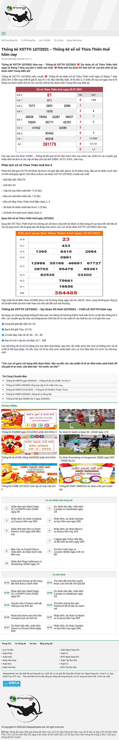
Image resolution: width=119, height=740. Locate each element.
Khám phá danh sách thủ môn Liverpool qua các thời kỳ (26, 616)
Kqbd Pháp (7, 653)
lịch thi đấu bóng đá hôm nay (67, 732)
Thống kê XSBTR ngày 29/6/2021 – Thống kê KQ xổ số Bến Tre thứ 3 (38, 381)
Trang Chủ (6, 644)
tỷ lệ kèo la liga (91, 732)
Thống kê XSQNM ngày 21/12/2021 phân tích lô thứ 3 (29, 432)
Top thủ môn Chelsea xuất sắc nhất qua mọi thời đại (26, 604)
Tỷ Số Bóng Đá (28, 40)
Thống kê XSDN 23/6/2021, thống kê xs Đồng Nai (29, 394)
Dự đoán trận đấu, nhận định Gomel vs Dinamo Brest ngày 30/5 (26, 628)
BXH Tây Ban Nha (68, 667)
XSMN (34, 300)
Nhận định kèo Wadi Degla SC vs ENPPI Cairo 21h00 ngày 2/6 (25, 509)
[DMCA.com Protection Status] (11, 686)
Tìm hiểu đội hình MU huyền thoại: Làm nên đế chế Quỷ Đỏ (69, 582)
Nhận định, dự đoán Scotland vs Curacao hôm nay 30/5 (26, 520)
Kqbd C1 (64, 653)
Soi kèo (33, 644)
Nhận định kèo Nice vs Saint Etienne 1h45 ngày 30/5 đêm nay (26, 531)
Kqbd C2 (64, 664)
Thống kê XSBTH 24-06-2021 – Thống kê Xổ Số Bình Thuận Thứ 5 (37, 390)
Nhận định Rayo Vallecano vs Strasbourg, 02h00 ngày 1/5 (26, 562)
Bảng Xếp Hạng (74, 40)
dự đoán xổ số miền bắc (50, 734)
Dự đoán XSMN (24, 156)
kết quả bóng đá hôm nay (38, 732)
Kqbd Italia (7, 657)
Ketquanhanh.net (10, 673)
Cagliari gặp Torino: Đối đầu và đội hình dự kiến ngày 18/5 (69, 540)
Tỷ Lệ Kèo (58, 40)
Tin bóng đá (20, 644)
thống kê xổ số (17, 346)
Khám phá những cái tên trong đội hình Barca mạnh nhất (26, 582)
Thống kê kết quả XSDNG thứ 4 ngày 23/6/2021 (28, 399)
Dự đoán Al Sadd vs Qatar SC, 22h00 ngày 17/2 (83, 432)
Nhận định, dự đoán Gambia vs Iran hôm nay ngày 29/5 (68, 520)
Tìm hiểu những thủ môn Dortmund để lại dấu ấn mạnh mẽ (69, 606)
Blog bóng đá (46, 644)
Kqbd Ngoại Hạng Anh (70, 650)
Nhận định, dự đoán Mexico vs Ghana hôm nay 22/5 (68, 530)
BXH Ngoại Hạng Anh (70, 657)
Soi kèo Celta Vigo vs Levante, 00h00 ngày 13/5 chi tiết (69, 552)
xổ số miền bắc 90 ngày (24, 734)
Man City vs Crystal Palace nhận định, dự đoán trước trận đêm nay (26, 552)
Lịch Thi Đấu (44, 40)
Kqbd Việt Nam (9, 667)
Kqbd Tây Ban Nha (69, 660)
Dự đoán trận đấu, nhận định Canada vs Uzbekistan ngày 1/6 (68, 509)
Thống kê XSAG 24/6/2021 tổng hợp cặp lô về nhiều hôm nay (34, 385)
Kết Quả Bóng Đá (9, 40)
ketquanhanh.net (35, 727)
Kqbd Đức (7, 664)
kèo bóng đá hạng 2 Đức (93, 734)
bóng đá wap (16, 732)
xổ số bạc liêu (72, 734)
